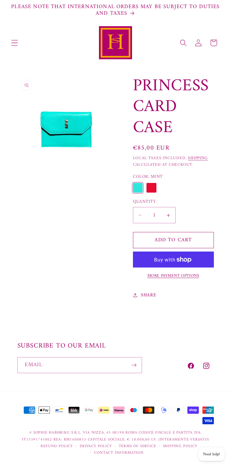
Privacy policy (96, 446)
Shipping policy (180, 446)
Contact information (118, 453)
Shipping (198, 158)
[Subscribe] (134, 365)
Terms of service (137, 446)
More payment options (173, 276)
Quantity (144, 202)
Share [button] (148, 295)
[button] (14, 43)
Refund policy (56, 446)
